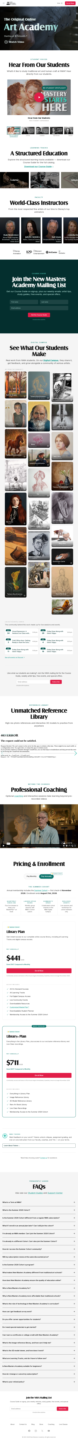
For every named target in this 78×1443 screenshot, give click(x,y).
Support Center (55, 1193)
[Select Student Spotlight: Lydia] (28, 130)
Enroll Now (70, 3)
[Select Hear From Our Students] (13, 130)
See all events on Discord (14, 657)
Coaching (51, 1424)
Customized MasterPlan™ (19, 1007)
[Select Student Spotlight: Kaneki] (42, 130)
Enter (58, 3)
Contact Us (23, 1424)
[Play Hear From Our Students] (39, 97)
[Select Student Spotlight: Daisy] (70, 130)
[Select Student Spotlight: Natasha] (56, 130)
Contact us (43, 1158)
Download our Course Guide (38, 166)
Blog (33, 1424)
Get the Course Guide (39, 315)
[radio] (31, 876)
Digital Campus (50, 360)
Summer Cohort (40, 890)
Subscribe (56, 682)
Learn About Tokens (12, 1145)
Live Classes (63, 1424)
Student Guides (35, 1193)
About (12, 1424)
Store (41, 1424)
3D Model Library (8, 734)
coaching (18, 796)
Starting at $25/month (14, 36)
